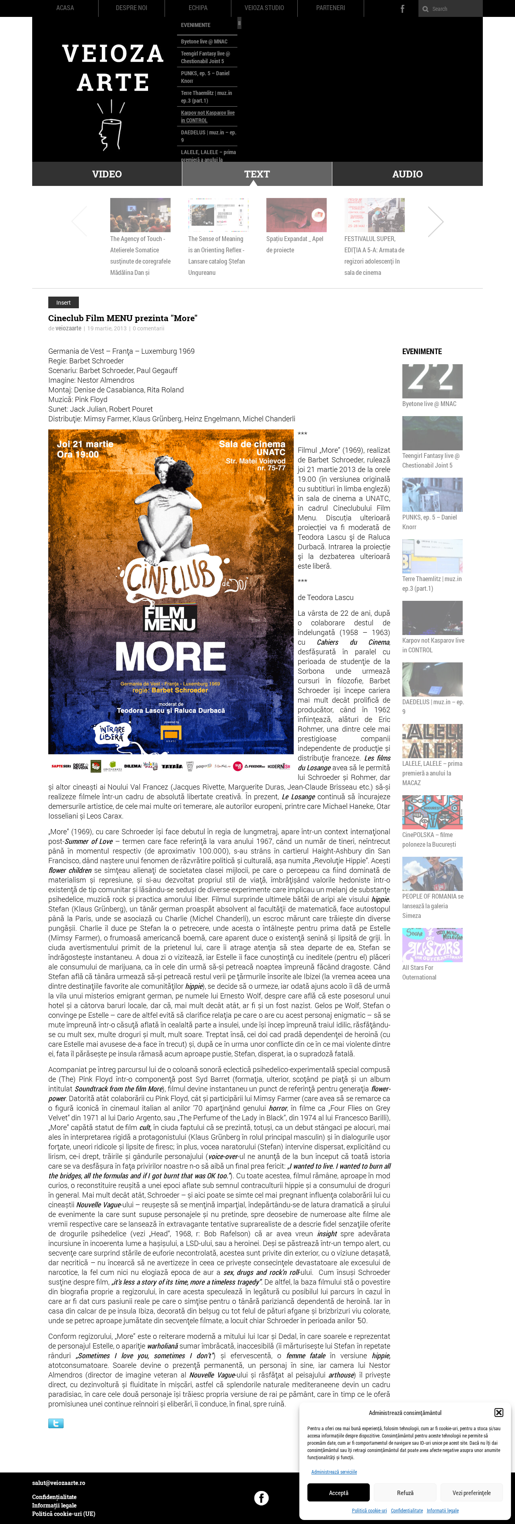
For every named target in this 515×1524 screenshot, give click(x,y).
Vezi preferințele (472, 1493)
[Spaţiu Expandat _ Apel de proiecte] (296, 215)
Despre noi (131, 7)
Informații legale (443, 1510)
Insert (63, 302)
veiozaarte (68, 328)
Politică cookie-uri (369, 1510)
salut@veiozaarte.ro (58, 1483)
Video (107, 173)
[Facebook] (261, 1498)
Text (257, 173)
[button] (499, 1413)
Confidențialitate (407, 1510)
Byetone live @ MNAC (204, 41)
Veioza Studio (264, 7)
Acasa (65, 7)
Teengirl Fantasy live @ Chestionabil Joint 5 (205, 57)
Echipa (198, 7)
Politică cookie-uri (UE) (63, 1514)
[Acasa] (104, 89)
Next (436, 221)
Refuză (405, 1493)
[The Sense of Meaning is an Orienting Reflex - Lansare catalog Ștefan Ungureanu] (218, 215)
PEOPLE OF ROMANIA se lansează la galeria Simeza (433, 906)
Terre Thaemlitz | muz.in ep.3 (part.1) (206, 96)
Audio (407, 173)
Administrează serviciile (334, 1471)
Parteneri (330, 7)
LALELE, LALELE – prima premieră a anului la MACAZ (208, 159)
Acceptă (338, 1493)
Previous (79, 221)
